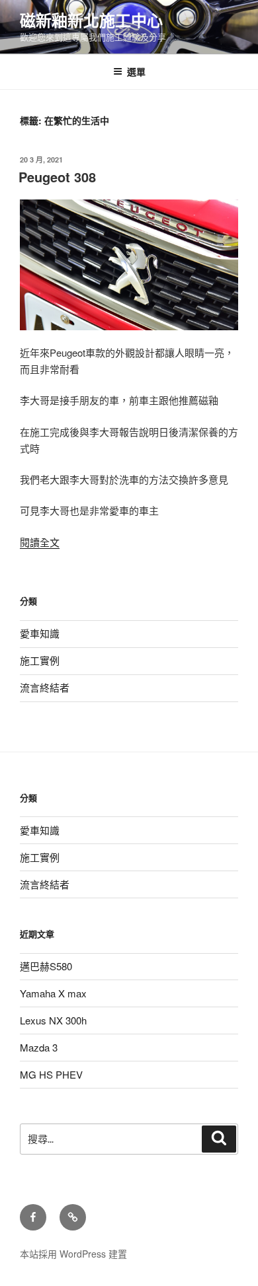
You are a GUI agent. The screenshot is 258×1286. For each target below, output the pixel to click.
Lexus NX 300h (53, 1020)
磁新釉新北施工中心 (91, 20)
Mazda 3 (39, 1047)
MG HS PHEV (51, 1074)
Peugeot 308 (57, 176)
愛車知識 (40, 633)
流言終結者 (44, 687)
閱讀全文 (40, 542)
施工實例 (40, 660)
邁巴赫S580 (46, 966)
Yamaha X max (53, 993)
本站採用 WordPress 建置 (73, 1253)
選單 (136, 71)
